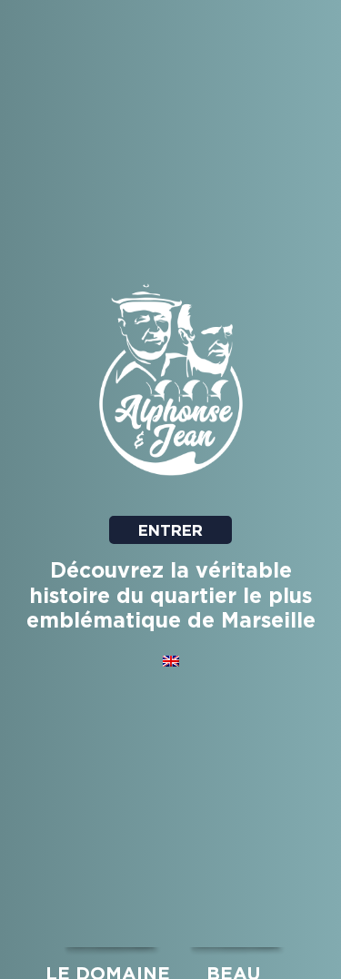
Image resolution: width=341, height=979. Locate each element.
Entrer (170, 530)
